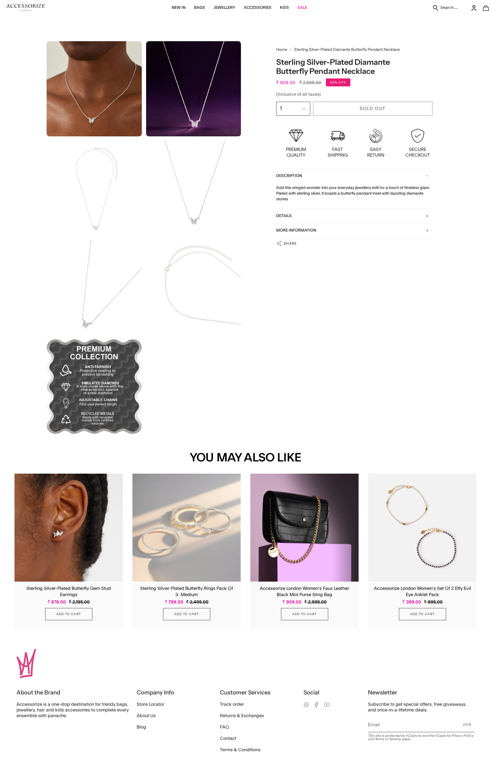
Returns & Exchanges (242, 715)
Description (289, 176)
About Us (146, 715)
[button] (178, 8)
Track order (232, 704)
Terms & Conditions (240, 750)
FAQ (224, 727)
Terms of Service (388, 739)
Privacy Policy (462, 735)
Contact (228, 738)
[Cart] (483, 8)
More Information (296, 230)
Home (281, 49)
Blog (141, 727)
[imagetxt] (25, 7)
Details (284, 216)
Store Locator (150, 704)
